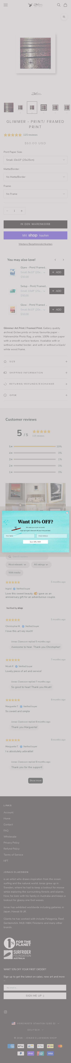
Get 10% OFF (35, 542)
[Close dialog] (67, 512)
